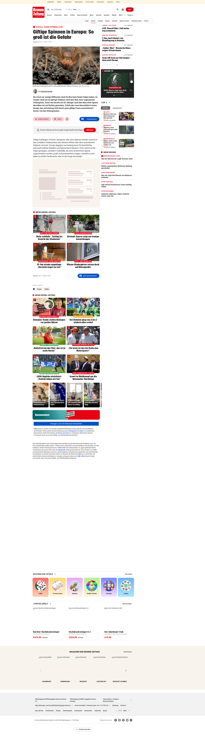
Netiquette (73, 431)
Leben (87, 21)
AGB (81, 431)
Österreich (58, 15)
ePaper (59, 2)
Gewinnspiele (78, 2)
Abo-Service (39, 710)
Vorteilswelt (50, 2)
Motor (121, 15)
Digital (114, 15)
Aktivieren (89, 130)
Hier (81, 433)
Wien (66, 15)
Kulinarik (114, 21)
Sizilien (47, 289)
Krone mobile (90, 2)
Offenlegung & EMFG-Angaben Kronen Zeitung (83, 700)
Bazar (118, 2)
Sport (91, 15)
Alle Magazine (128, 652)
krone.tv (130, 15)
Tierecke (100, 21)
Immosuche (100, 2)
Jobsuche (110, 2)
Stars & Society (82, 15)
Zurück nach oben (83, 729)
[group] (41, 395)
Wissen (93, 21)
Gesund (98, 15)
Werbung (115, 705)
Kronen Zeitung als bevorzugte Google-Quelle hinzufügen (66, 130)
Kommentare (89, 119)
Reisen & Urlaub (124, 21)
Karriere (123, 705)
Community (68, 2)
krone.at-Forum (63, 433)
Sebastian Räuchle (46, 91)
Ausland (106, 15)
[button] (124, 15)
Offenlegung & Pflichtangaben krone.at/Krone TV (50, 700)
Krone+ (49, 15)
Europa (39, 289)
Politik (72, 15)
